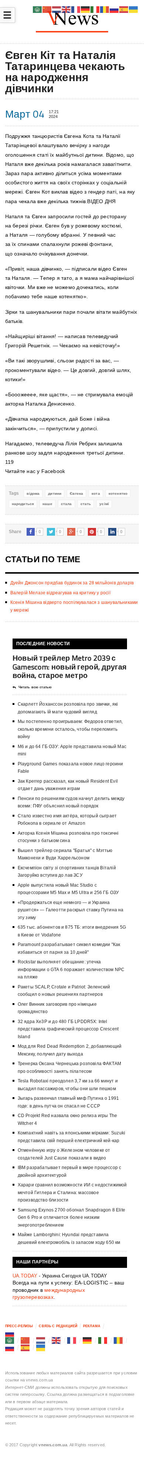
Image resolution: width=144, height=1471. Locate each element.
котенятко (118, 493)
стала (66, 504)
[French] (72, 1340)
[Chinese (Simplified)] (25, 1340)
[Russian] (10, 1333)
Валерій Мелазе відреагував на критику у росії (60, 592)
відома (33, 493)
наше (47, 504)
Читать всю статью (35, 687)
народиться (23, 504)
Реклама (91, 1326)
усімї (104, 504)
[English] (56, 1340)
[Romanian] (118, 1340)
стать (85, 504)
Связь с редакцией (58, 1326)
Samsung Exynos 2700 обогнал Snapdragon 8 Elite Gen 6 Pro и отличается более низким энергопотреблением (71, 1217)
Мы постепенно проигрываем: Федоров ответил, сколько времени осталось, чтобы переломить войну (70, 729)
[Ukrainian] (41, 1347)
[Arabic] (10, 1340)
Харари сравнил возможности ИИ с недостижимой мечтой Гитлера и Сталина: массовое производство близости (72, 1192)
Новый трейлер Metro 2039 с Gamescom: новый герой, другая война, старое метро (70, 666)
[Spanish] (25, 1347)
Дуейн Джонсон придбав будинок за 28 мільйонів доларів (72, 582)
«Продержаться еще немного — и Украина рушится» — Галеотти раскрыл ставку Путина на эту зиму (71, 910)
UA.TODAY (25, 1276)
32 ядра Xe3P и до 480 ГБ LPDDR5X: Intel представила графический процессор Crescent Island (68, 1029)
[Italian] (103, 1340)
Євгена (76, 493)
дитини (54, 493)
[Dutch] (41, 1340)
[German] (87, 1340)
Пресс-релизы (19, 1326)
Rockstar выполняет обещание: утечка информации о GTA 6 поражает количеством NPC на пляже (71, 969)
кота (96, 493)
